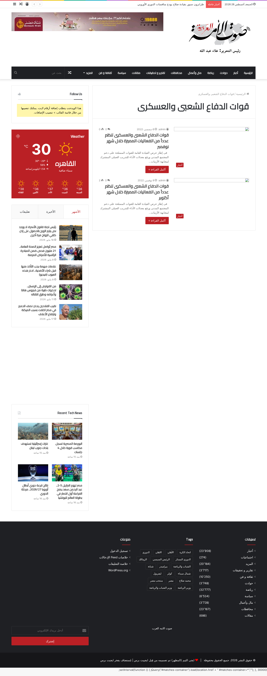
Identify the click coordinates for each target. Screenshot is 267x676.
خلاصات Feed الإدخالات (113, 557)
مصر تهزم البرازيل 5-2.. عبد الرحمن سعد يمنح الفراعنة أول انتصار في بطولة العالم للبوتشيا (69, 491)
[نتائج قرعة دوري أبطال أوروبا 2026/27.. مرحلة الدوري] (33, 472)
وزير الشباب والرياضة (160, 587)
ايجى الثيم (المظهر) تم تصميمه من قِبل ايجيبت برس (164, 660)
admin (162, 129)
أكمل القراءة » (157, 169)
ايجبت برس (107, 660)
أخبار (235, 72)
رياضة (210, 72)
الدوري (146, 552)
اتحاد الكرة (185, 552)
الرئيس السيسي (161, 559)
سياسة (122, 72)
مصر (171, 580)
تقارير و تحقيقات (155, 72)
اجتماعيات (247, 557)
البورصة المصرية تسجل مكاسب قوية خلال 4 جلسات (68, 447)
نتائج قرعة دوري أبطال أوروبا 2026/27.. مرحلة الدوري (34, 489)
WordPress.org (118, 570)
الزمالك (143, 559)
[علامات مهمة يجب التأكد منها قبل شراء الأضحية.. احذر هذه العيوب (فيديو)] (70, 272)
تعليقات (25, 212)
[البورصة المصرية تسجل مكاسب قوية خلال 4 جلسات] (67, 431)
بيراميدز (163, 566)
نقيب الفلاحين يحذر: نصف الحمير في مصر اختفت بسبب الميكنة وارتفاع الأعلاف (37, 310)
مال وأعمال (195, 72)
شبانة (151, 566)
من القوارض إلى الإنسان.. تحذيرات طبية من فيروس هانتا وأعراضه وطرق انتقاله (38, 290)
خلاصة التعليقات (118, 563)
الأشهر (76, 212)
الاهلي (158, 552)
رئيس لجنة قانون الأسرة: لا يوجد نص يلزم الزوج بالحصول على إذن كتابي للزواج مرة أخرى (37, 231)
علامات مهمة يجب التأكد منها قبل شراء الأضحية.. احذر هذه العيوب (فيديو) (38, 270)
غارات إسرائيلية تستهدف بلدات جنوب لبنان (34, 446)
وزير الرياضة (184, 587)
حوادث (224, 72)
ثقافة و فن (105, 72)
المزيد (89, 72)
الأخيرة (50, 212)
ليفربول (157, 573)
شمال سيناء (184, 573)
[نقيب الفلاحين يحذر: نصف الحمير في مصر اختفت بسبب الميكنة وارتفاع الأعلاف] (70, 312)
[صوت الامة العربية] (219, 37)
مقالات (136, 72)
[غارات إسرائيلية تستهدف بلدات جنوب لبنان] (33, 431)
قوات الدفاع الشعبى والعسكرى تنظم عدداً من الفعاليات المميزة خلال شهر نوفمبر (137, 140)
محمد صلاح (185, 580)
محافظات (176, 72)
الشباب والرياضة (182, 566)
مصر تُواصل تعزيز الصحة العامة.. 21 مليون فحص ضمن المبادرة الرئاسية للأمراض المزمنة (37, 250)
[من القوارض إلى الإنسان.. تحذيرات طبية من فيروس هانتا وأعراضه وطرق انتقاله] (70, 292)
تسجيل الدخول (119, 551)
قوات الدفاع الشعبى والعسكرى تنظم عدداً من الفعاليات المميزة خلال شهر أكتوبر (137, 191)
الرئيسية (248, 72)
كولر (169, 573)
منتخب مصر (156, 580)
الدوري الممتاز (183, 559)
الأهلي (171, 552)
